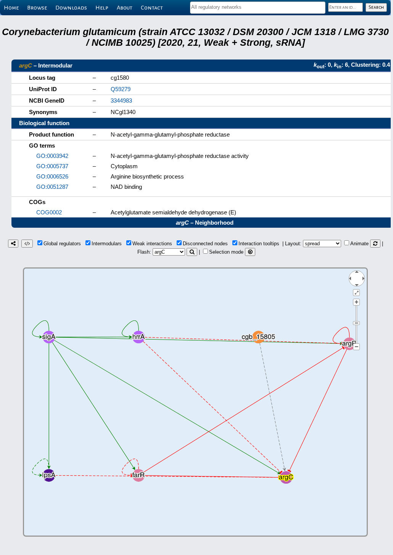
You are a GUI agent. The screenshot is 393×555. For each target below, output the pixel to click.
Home (11, 8)
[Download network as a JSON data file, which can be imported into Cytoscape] (27, 244)
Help (101, 8)
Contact (152, 8)
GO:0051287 (52, 186)
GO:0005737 (52, 166)
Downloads (71, 8)
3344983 (121, 100)
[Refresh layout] (375, 244)
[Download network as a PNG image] (13, 244)
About (124, 8)
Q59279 (120, 89)
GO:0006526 (52, 176)
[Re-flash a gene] (192, 252)
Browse (37, 8)
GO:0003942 (52, 156)
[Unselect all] (250, 252)
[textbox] (257, 7)
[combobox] (257, 8)
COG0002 (49, 212)
